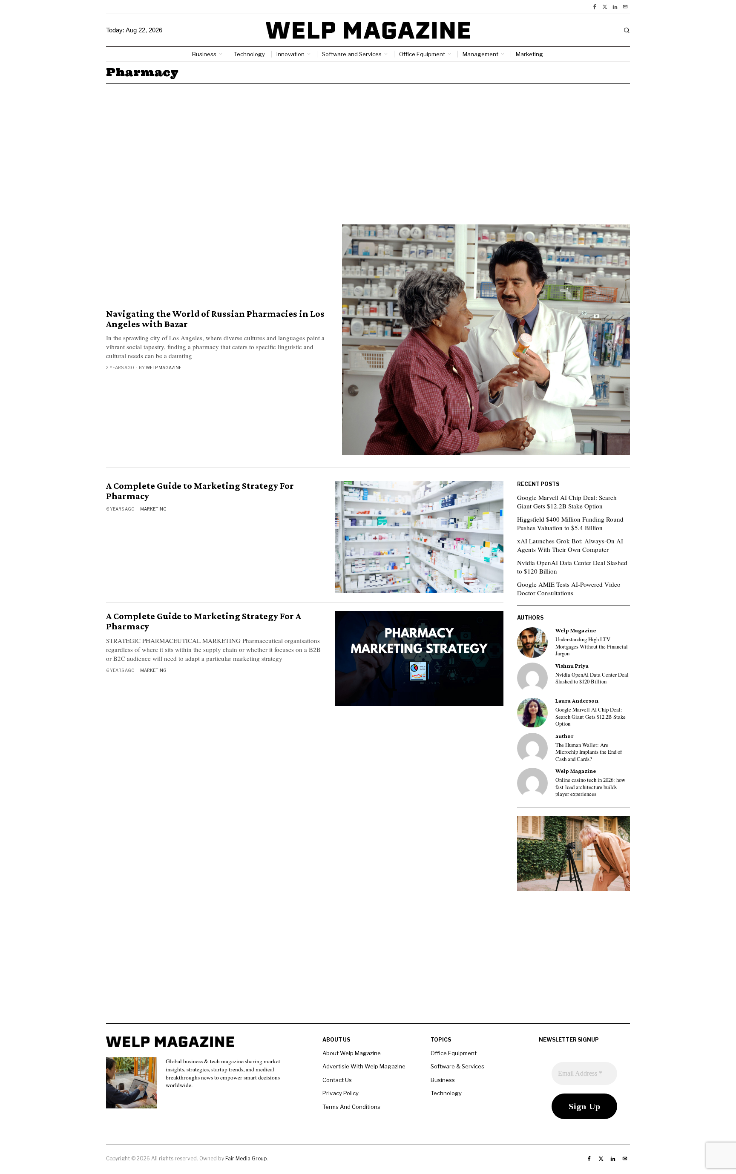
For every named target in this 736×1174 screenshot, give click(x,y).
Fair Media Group (246, 1158)
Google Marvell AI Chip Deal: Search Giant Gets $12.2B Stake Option (567, 501)
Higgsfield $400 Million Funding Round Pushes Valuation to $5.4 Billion (570, 523)
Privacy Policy (340, 1093)
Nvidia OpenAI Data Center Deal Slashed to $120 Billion (572, 566)
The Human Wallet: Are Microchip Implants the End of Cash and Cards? (588, 752)
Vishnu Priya (572, 666)
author (564, 736)
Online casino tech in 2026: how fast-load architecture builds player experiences (590, 787)
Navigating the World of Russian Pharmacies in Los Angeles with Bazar (215, 319)
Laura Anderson (576, 701)
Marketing (153, 508)
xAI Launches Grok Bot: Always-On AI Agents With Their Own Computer (570, 545)
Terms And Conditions (351, 1106)
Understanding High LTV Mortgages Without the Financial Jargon (591, 646)
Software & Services (457, 1066)
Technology (446, 1093)
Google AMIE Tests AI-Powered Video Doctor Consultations (569, 588)
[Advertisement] (368, 147)
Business (443, 1079)
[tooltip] (594, 6)
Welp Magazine (163, 367)
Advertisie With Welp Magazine (363, 1066)
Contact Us (337, 1079)
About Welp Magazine (351, 1053)
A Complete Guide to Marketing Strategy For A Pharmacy (203, 621)
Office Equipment (454, 1053)
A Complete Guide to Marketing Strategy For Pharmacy (200, 491)
